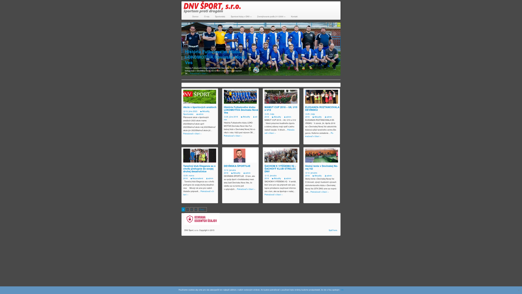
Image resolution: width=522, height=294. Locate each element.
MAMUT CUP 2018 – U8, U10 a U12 (281, 108)
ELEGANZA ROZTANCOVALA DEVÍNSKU (322, 108)
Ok (342, 290)
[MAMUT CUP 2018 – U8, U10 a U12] (281, 96)
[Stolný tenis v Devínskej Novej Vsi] (321, 155)
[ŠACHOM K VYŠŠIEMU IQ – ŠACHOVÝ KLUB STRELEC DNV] (281, 155)
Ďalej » (203, 209)
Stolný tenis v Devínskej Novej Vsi (321, 167)
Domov (195, 16)
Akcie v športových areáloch (199, 107)
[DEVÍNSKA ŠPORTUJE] (240, 155)
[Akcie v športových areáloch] (199, 96)
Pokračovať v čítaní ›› (198, 73)
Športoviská (220, 16)
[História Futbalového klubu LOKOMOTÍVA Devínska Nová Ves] (240, 96)
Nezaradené (197, 178)
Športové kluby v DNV (240, 16)
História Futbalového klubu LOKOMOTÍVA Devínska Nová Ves (215, 56)
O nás (206, 16)
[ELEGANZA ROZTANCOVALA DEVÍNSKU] (321, 96)
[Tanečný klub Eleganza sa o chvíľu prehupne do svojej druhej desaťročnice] (199, 155)
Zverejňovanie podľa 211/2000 (270, 16)
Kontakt (294, 16)
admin (200, 114)
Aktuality (205, 111)
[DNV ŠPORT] (259, 7)
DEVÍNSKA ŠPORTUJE (237, 166)
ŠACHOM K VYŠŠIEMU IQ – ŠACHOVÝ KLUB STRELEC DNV (280, 168)
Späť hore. (333, 230)
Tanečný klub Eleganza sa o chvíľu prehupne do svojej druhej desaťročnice (199, 168)
